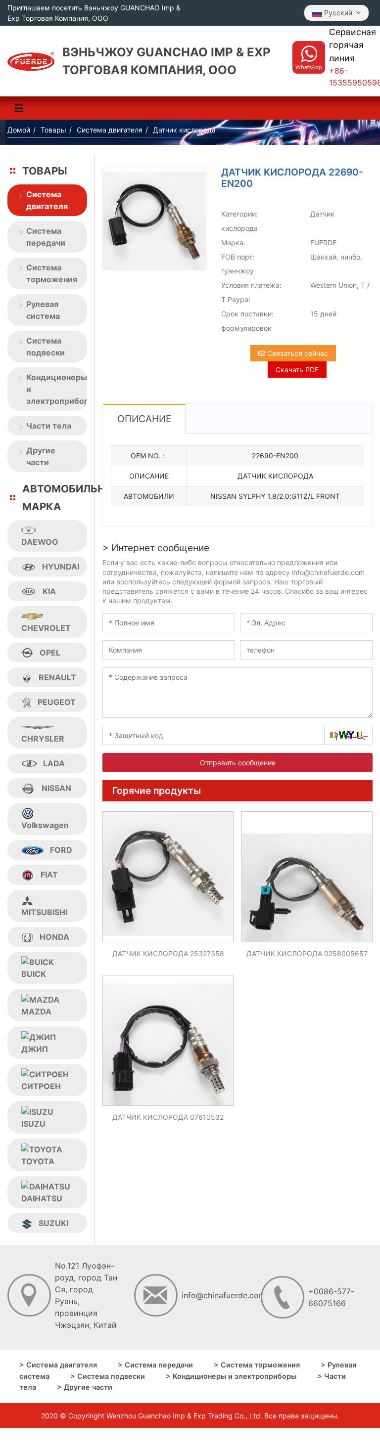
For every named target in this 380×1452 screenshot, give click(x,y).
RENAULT (57, 677)
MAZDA (36, 1011)
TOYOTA (37, 1161)
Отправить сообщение (238, 762)
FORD (61, 850)
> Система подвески (107, 1376)
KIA (49, 591)
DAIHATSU (41, 1198)
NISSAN (56, 788)
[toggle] (19, 108)
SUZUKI (53, 1223)
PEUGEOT (57, 702)
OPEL (50, 653)
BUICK (33, 974)
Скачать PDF (297, 369)
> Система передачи (155, 1365)
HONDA (54, 937)
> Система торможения (257, 1365)
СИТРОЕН (41, 1086)
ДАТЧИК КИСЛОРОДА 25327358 (168, 953)
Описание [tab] (144, 419)
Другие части (40, 456)
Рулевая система (43, 310)
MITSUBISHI (44, 912)
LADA (54, 763)
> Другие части (84, 1387)
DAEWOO (39, 542)
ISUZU (33, 1124)
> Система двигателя (58, 1365)
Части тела (48, 426)
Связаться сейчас (296, 353)
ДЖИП (34, 1049)
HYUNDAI (60, 567)
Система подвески (45, 346)
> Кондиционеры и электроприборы (231, 1376)
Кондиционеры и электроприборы (56, 389)
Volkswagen (45, 825)
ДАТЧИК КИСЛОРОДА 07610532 (168, 1117)
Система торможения (51, 273)
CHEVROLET (46, 628)
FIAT (49, 875)
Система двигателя (47, 200)
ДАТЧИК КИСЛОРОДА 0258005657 (307, 953)
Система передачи (45, 237)
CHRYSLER (42, 739)
